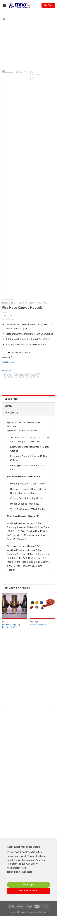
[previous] (7, 42)
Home (5, 302)
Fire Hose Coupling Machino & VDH (11, 626)
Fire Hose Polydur (38, 624)
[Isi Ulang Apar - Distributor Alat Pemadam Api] (24, 5)
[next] (50, 42)
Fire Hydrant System (22, 302)
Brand (8, 406)
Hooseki (6, 370)
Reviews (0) (11, 412)
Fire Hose (42, 302)
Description (12, 399)
